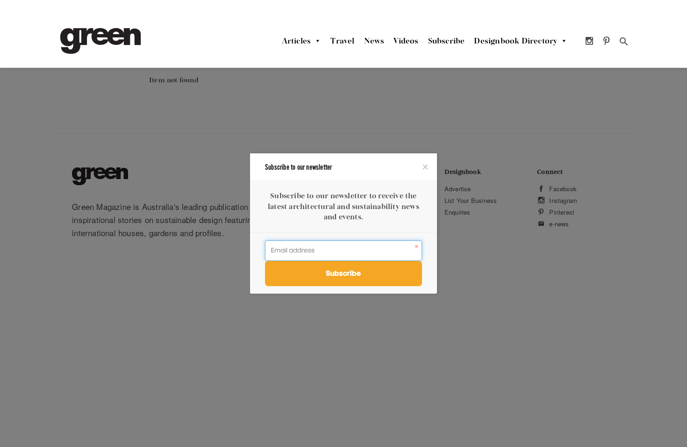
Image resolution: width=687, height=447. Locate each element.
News (374, 41)
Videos (406, 41)
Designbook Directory (515, 41)
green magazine (100, 41)
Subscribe (446, 41)
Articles (296, 41)
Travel (342, 41)
